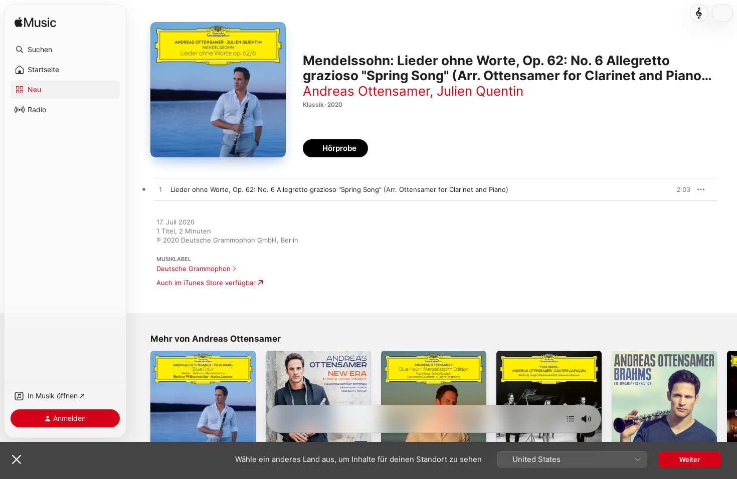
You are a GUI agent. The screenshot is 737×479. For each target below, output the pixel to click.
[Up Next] (571, 419)
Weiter (689, 459)
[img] (35, 23)
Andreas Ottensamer (366, 91)
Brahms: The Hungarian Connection (648, 359)
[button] (65, 49)
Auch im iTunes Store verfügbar (206, 283)
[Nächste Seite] (727, 403)
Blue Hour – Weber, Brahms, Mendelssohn (194, 359)
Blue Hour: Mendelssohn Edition (431, 355)
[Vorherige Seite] (140, 403)
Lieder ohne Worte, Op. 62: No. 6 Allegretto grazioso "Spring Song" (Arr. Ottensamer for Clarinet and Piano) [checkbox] (339, 189)
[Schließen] (16, 459)
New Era (279, 355)
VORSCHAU (676, 189)
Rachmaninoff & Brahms (533, 355)
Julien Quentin (480, 91)
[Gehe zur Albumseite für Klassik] (699, 13)
